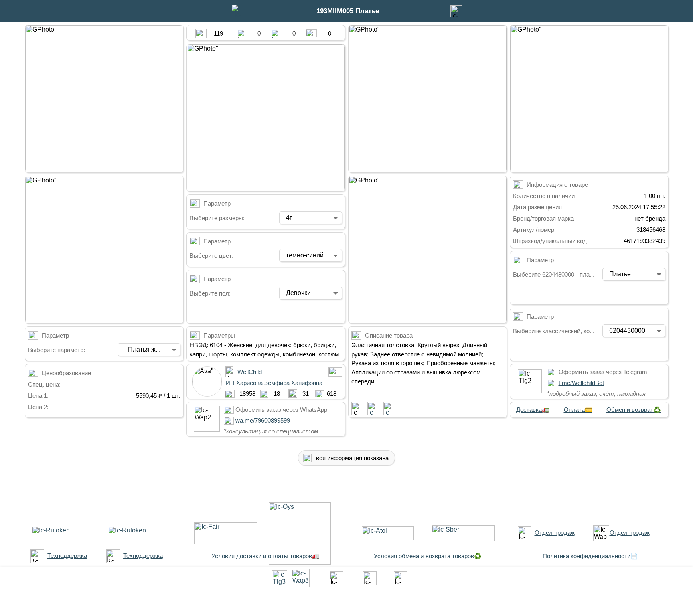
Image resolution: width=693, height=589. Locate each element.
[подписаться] (358, 408)
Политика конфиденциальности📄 (590, 556)
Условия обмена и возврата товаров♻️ (428, 556)
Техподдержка (67, 555)
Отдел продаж (555, 532)
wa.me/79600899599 (262, 420)
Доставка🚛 (532, 409)
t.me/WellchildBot (581, 382)
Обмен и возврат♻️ (633, 409)
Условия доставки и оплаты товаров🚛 (265, 556)
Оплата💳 (578, 409)
